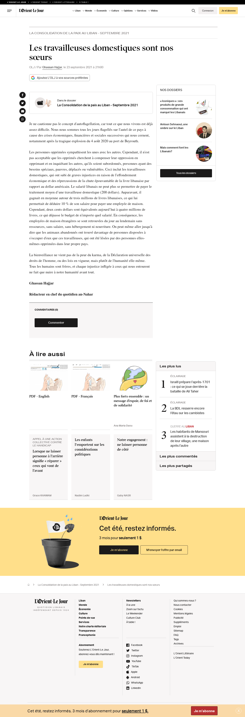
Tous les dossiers (186, 172)
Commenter (56, 322)
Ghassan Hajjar (52, 67)
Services (84, 622)
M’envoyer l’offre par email (164, 550)
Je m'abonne (204, 711)
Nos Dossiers (171, 90)
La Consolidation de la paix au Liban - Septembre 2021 (79, 33)
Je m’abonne (119, 550)
